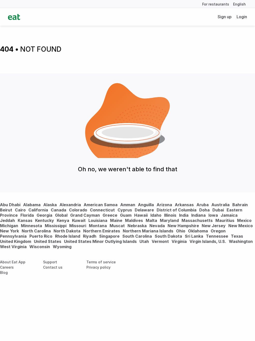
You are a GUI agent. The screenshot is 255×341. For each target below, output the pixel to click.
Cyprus (125, 209)
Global (61, 215)
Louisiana (97, 220)
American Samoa (101, 204)
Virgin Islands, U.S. (208, 241)
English (239, 4)
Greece (110, 215)
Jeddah (7, 220)
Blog (4, 272)
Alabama (32, 204)
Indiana (198, 215)
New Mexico (240, 225)
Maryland (169, 220)
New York (9, 230)
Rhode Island (67, 236)
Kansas (25, 220)
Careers (7, 267)
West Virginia (13, 246)
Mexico (244, 220)
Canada (58, 209)
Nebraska (137, 225)
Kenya (63, 220)
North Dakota (67, 230)
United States (47, 241)
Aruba (202, 204)
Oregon (218, 230)
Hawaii (141, 215)
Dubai (218, 209)
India (184, 215)
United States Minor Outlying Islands (100, 241)
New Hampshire (183, 225)
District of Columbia (176, 209)
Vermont (160, 241)
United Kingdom (16, 241)
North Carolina (36, 230)
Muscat (117, 225)
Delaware (144, 209)
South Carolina (137, 236)
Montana (98, 225)
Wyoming (62, 246)
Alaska (50, 204)
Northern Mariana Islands (148, 230)
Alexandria (70, 204)
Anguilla (146, 204)
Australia (221, 204)
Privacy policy (98, 267)
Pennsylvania (13, 236)
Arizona (164, 204)
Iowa (213, 215)
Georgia (44, 215)
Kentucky (44, 220)
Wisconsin (39, 246)
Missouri (77, 225)
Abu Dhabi (10, 204)
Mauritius (224, 220)
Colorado (78, 209)
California (38, 209)
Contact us (53, 267)
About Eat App (12, 262)
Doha (204, 209)
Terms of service (101, 262)
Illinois (170, 215)
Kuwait (79, 220)
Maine (116, 220)
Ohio (180, 230)
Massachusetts (197, 220)
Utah (144, 241)
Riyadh (89, 236)
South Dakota (168, 236)
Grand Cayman (85, 215)
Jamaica (229, 215)
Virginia (179, 241)
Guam (125, 215)
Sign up (225, 16)
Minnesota (31, 225)
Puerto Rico (40, 236)
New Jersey (214, 225)
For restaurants (215, 4)
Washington (241, 241)
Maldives (134, 220)
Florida (27, 215)
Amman (127, 204)
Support (50, 262)
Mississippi (55, 225)
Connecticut (102, 209)
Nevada (157, 225)
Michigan (9, 225)
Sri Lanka (194, 236)
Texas (237, 236)
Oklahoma (198, 230)
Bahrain (240, 204)
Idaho (155, 215)
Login (242, 16)
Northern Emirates (101, 230)
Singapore (109, 236)
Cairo (20, 209)
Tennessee (217, 236)
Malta (151, 220)
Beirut (6, 209)
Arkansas (184, 204)
